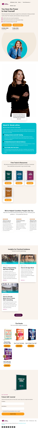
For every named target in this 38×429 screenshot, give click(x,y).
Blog (35, 420)
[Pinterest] (14, 427)
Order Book (8, 346)
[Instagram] (6, 427)
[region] (19, 230)
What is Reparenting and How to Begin (9, 268)
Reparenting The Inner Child (7, 342)
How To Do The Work (19, 343)
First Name (3, 401)
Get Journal (9, 183)
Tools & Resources (26, 2)
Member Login (13, 5)
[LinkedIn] (2, 427)
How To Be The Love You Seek (7, 362)
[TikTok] (12, 427)
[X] (8, 427)
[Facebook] (4, 427)
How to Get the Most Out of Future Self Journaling (9, 298)
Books (19, 2)
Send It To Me (13, 413)
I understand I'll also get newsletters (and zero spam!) (11, 411)
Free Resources (31, 420)
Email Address (4, 406)
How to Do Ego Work (27, 268)
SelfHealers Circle (13, 2)
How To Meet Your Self (30, 343)
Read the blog (18, 315)
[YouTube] (10, 427)
